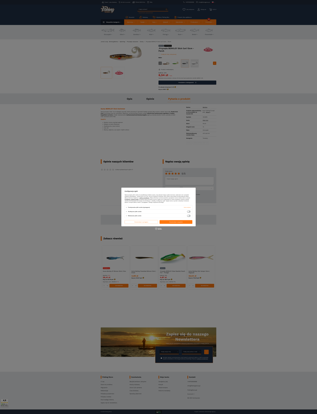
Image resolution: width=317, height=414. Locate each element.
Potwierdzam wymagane (141, 222)
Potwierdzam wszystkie (176, 222)
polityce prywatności (144, 198)
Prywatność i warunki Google (132, 199)
